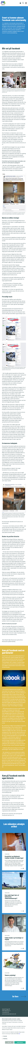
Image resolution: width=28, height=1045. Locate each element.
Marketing (5, 1038)
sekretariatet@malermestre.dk (9, 1014)
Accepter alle (20, 1042)
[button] (26, 2)
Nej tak (9, 1042)
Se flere (15, 996)
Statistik (5, 1036)
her (19, 1033)
